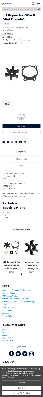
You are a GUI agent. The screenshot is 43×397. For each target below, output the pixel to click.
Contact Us (7, 338)
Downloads (21, 159)
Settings (21, 382)
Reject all (22, 388)
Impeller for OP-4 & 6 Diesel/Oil (31, 265)
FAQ (21, 166)
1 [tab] (21, 274)
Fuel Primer (7, 310)
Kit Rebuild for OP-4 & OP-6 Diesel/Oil (11, 265)
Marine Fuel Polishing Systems (15, 299)
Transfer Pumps (8, 293)
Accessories (7, 313)
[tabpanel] (11, 254)
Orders (5, 329)
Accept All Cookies (21, 393)
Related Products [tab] (21, 229)
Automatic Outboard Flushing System (18, 290)
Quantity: (22, 114)
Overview (21, 151)
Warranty (6, 332)
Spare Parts (7, 316)
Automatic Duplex (9, 307)
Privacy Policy (8, 341)
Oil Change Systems (10, 296)
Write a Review (8, 30)
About (5, 335)
